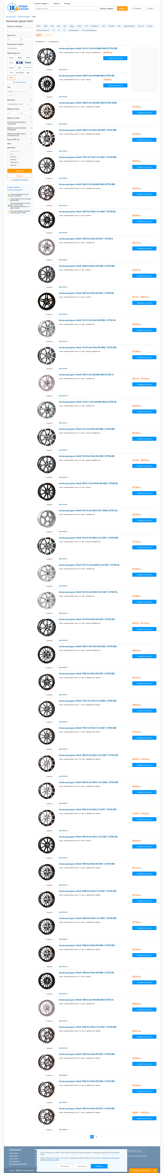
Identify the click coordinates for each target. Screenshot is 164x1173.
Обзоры (67, 3)
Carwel (79, 26)
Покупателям (14, 1153)
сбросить (47, 35)
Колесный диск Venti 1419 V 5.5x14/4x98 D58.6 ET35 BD (88, 48)
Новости (56, 3)
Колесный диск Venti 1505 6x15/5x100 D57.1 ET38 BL (86, 293)
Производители (14, 1161)
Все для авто (11, 16)
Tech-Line (141, 26)
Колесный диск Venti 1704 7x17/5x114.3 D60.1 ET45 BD (87, 700)
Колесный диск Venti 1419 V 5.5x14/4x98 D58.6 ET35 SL (88, 401)
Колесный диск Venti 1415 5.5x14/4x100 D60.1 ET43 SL (87, 320)
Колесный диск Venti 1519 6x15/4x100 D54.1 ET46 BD (87, 619)
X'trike (38, 26)
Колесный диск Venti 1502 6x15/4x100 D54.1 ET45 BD (87, 1081)
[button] (151, 8)
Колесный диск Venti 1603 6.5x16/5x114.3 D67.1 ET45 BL (88, 836)
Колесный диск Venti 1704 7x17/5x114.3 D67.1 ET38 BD (87, 727)
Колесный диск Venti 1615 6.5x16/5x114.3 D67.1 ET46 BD (88, 537)
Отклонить (65, 1166)
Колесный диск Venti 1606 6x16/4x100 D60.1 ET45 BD (87, 265)
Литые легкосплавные (89, 30)
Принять (99, 1166)
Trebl (52, 26)
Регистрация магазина (18, 1164)
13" (64, 30)
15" (54, 30)
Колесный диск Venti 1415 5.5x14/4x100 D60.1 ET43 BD (87, 347)
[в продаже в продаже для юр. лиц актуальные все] (19, 48)
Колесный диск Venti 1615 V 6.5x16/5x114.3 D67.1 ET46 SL (89, 564)
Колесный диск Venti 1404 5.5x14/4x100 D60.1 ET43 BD (87, 129)
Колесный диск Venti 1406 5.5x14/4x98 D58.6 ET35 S (86, 999)
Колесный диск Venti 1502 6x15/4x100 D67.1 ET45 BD (87, 1054)
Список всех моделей (14, 190)
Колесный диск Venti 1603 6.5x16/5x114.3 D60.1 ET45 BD (88, 782)
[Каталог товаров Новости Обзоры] (107, 8)
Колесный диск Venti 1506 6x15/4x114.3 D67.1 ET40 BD (87, 918)
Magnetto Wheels (129, 26)
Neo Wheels (95, 26)
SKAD (45, 26)
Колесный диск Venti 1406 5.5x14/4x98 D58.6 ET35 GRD (88, 102)
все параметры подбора (20, 180)
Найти (122, 8)
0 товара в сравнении (141, 1170)
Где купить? (63, 69)
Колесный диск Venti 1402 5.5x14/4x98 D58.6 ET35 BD (87, 184)
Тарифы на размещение (25, 1170)
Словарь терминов (13, 187)
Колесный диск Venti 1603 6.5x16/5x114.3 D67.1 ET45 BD (88, 755)
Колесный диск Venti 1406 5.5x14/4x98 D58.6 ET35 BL (87, 75)
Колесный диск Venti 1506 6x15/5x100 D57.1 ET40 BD (87, 863)
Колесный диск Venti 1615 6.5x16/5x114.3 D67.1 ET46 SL (88, 591)
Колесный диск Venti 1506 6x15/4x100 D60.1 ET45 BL (86, 972)
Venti (38, 35)
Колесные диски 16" (43, 30)
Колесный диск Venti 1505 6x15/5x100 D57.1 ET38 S (86, 238)
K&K (65, 26)
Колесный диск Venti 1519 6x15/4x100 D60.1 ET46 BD (87, 456)
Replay (72, 26)
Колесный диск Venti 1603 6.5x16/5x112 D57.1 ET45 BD (87, 809)
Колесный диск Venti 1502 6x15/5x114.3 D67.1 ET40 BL (87, 211)
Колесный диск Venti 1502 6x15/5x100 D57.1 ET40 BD (87, 1108)
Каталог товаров (42, 3)
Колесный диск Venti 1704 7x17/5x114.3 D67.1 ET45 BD (87, 157)
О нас (11, 1170)
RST (86, 26)
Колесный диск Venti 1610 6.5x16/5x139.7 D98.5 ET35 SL (88, 510)
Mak (119, 26)
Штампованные (74, 30)
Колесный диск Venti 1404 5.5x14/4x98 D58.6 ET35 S (86, 374)
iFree (58, 26)
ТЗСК (103, 26)
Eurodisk (150, 26)
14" (59, 30)
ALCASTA (112, 26)
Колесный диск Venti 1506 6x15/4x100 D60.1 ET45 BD (87, 945)
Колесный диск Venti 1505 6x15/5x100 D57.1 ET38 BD (87, 673)
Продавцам (13, 1156)
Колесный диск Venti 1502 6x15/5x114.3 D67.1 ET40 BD (87, 1026)
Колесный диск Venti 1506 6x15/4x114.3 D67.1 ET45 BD (87, 891)
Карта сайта (13, 1158)
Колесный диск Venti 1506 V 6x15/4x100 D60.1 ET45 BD (88, 646)
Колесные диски (24, 16)
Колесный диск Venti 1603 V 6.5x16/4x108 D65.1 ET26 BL (88, 483)
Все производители (19, 82)
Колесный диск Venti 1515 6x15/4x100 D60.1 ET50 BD (87, 428)
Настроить (82, 1166)
